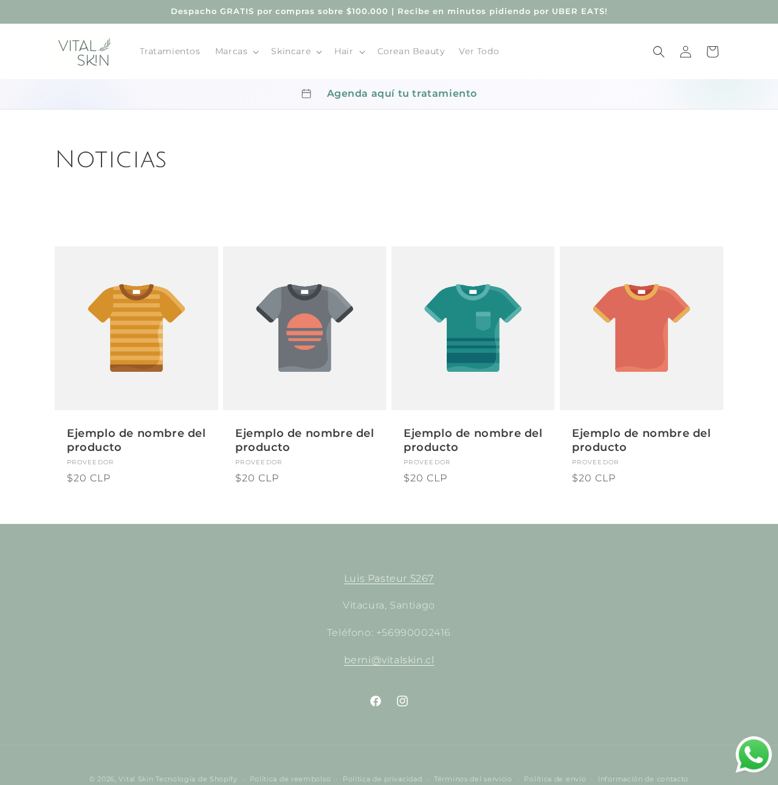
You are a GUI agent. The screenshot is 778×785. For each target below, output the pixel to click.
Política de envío (555, 779)
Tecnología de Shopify (197, 779)
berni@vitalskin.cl (389, 660)
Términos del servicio (473, 779)
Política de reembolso (290, 779)
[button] (236, 51)
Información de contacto (643, 779)
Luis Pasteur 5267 (389, 578)
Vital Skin (136, 779)
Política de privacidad (382, 779)
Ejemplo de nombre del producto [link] (136, 440)
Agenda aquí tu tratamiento (402, 93)
